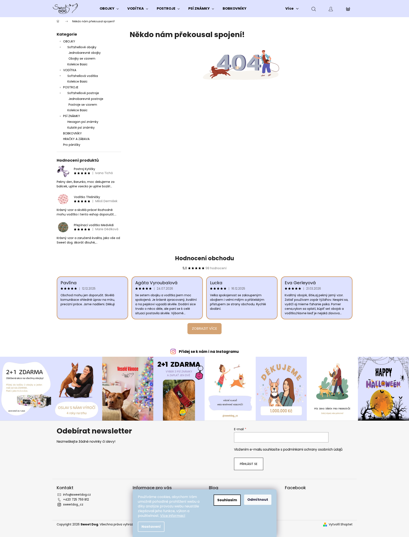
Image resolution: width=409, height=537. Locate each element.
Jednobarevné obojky (84, 53)
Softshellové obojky (81, 47)
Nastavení (151, 526)
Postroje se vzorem (82, 104)
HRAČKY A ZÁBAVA (76, 139)
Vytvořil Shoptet (341, 524)
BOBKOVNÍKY (72, 133)
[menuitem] (109, 8)
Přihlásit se (248, 464)
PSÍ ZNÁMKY (71, 116)
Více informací (172, 515)
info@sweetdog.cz (77, 494)
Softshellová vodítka (82, 76)
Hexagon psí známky (82, 122)
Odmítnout (257, 499)
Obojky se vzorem (81, 58)
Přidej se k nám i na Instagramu (209, 351)
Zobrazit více (204, 328)
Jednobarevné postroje (85, 99)
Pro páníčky (71, 145)
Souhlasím (227, 500)
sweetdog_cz (73, 504)
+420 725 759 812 (76, 499)
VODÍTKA (69, 70)
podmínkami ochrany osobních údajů (312, 449)
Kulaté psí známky (81, 127)
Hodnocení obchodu (204, 258)
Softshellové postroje (83, 93)
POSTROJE (70, 87)
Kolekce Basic (77, 64)
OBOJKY (69, 41)
